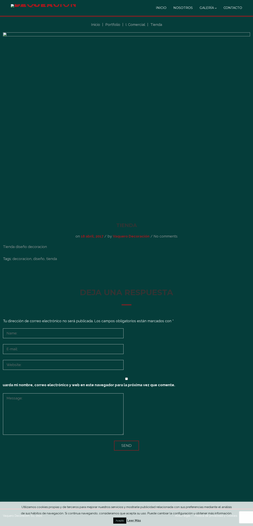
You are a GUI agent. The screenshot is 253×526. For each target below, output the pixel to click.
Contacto (233, 8)
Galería (207, 8)
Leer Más (134, 520)
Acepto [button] (120, 520)
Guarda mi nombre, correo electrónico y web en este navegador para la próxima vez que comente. (87, 385)
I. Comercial (135, 25)
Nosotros (183, 8)
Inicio (161, 8)
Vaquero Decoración (131, 236)
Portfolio (112, 25)
